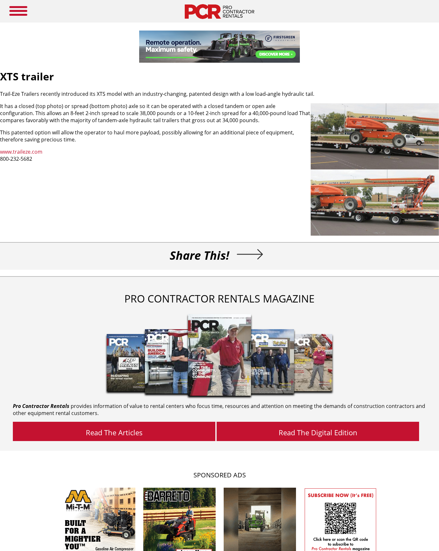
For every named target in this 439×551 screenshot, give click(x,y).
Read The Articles (114, 432)
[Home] (219, 20)
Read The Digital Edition (318, 432)
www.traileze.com (21, 151)
